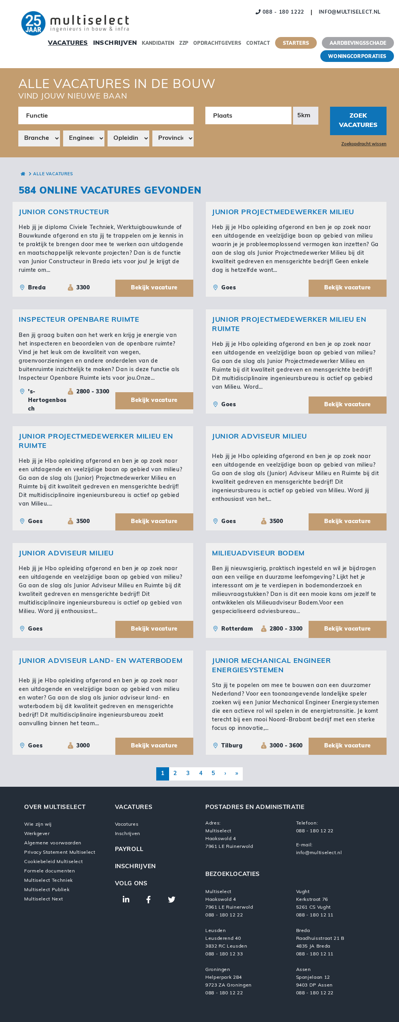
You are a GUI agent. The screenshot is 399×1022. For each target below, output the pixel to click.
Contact (258, 43)
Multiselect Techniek (48, 880)
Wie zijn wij (37, 824)
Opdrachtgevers (217, 43)
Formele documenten (49, 871)
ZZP (183, 43)
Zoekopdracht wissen (364, 144)
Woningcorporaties (357, 57)
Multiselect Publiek (46, 890)
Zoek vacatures (358, 121)
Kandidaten (158, 43)
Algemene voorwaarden (52, 843)
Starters (296, 43)
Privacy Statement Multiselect (59, 852)
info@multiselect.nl (350, 12)
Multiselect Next (43, 899)
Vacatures (68, 43)
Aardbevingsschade (358, 43)
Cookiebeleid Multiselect (53, 862)
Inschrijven (115, 43)
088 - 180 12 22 (315, 831)
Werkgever (37, 834)
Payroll (129, 850)
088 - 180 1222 (282, 12)
